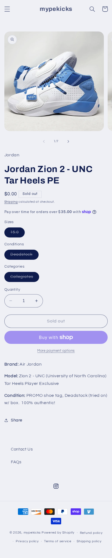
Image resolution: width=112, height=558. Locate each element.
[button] (7, 9)
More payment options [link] (56, 351)
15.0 (17, 233)
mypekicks (32, 532)
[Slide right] (68, 141)
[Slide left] (44, 141)
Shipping (11, 201)
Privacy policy (27, 541)
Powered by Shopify (58, 532)
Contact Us (22, 449)
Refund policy (91, 532)
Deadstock (24, 256)
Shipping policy (89, 541)
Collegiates (24, 278)
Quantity (12, 289)
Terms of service (57, 541)
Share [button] (16, 420)
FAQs (16, 462)
